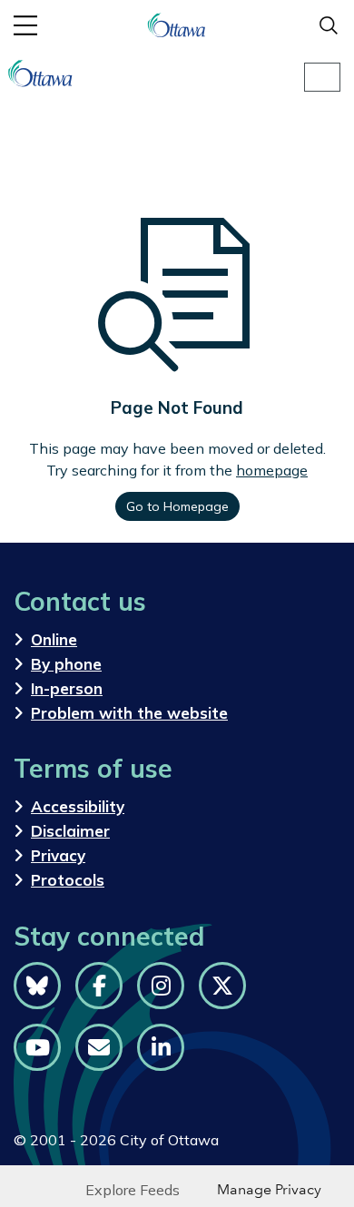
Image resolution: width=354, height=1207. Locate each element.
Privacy (58, 855)
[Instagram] (160, 985)
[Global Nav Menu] (25, 25)
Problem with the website (129, 712)
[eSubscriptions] (99, 1047)
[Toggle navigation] (322, 77)
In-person (67, 688)
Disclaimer (70, 830)
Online (54, 639)
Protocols (67, 879)
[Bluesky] (37, 985)
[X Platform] (222, 985)
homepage (272, 470)
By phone (66, 663)
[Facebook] (99, 985)
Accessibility (77, 806)
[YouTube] (37, 1047)
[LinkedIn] (160, 1047)
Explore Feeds (132, 1190)
